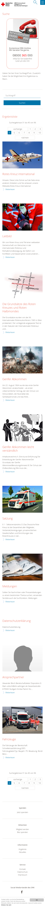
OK (37, 900)
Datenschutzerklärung (16, 621)
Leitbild (7, 236)
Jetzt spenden (22, 812)
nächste (25, 137)
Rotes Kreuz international (18, 174)
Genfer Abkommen (14, 379)
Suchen (22, 103)
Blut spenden (22, 832)
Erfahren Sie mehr (6, 905)
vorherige (17, 129)
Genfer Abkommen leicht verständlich (18, 448)
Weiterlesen (10, 189)
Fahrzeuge (9, 739)
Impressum (22, 875)
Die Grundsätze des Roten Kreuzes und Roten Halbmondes (19, 307)
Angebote (22, 849)
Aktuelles (22, 852)
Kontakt (22, 869)
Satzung (7, 518)
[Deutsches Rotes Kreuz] (7, 5)
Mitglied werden (22, 829)
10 (40, 132)
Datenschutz (22, 872)
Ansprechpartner (13, 677)
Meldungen (9, 586)
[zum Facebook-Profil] (21, 891)
